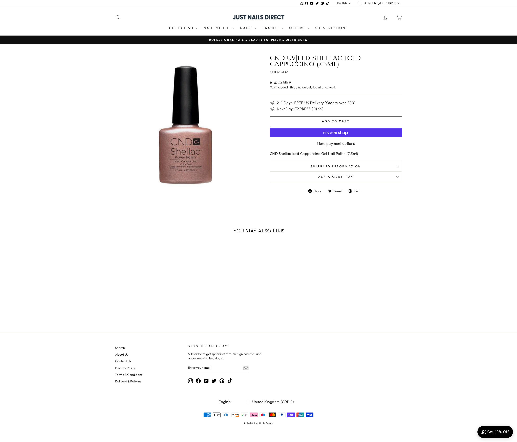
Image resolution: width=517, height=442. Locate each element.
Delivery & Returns (128, 381)
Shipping (295, 87)
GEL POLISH (182, 28)
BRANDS (271, 28)
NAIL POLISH (217, 28)
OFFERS (297, 28)
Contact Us (123, 361)
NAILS (246, 28)
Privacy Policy (125, 368)
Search (120, 348)
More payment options (336, 143)
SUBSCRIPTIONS (331, 28)
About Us (121, 354)
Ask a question (335, 176)
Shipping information (336, 166)
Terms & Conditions (128, 375)
